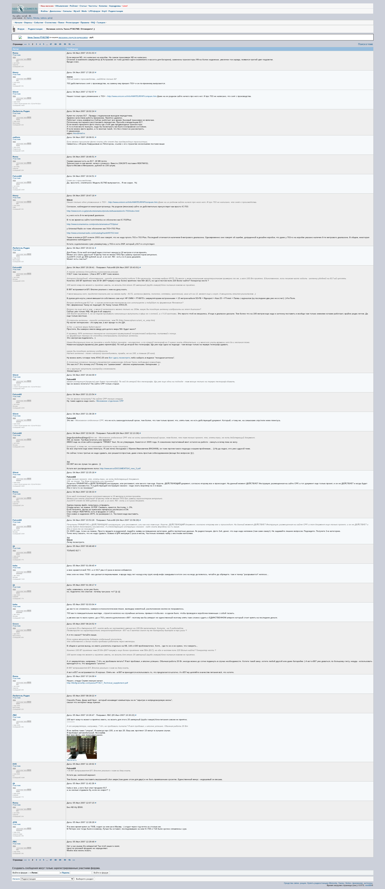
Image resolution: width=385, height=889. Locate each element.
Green (16, 624)
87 (51, 44)
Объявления (61, 6)
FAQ (93, 22)
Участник (16, 55)
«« (25, 44)
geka (50, 18)
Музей (77, 11)
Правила (85, 22)
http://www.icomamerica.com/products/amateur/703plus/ (92, 224)
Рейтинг (74, 6)
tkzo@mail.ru (79, 133)
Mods (84, 11)
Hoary (15, 72)
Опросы (28, 22)
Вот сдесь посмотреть (119, 358)
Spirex (29, 18)
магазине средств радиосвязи (73, 37)
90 (65, 44)
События (38, 22)
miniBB (368, 885)
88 (56, 44)
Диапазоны (55, 11)
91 (70, 44)
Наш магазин (47, 6)
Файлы (44, 11)
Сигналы (67, 11)
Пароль (65, 873)
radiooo (44, 18)
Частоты (92, 6)
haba (15, 565)
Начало (18, 22)
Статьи (83, 6)
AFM (15, 822)
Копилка (103, 6)
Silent (15, 92)
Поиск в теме (365, 44)
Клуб (104, 11)
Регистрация (72, 22)
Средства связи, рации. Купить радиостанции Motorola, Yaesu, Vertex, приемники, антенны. (328, 883)
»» (74, 44)
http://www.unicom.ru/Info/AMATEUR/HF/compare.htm (132, 96)
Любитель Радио (21, 111)
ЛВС (15, 715)
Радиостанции (115, 11)
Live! (125, 6)
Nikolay (36, 18)
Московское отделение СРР (110, 401)
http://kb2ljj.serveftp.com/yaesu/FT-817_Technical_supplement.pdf (97, 683)
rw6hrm (16, 137)
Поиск (61, 22)
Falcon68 (17, 176)
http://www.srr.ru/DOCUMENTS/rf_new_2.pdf (120, 468)
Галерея (101, 22)
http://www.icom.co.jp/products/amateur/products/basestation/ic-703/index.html (103, 211)
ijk (14, 546)
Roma (15, 53)
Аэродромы (115, 6)
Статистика (50, 22)
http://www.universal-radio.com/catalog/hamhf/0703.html (92, 233)
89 (60, 44)
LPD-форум (94, 11)
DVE (15, 764)
